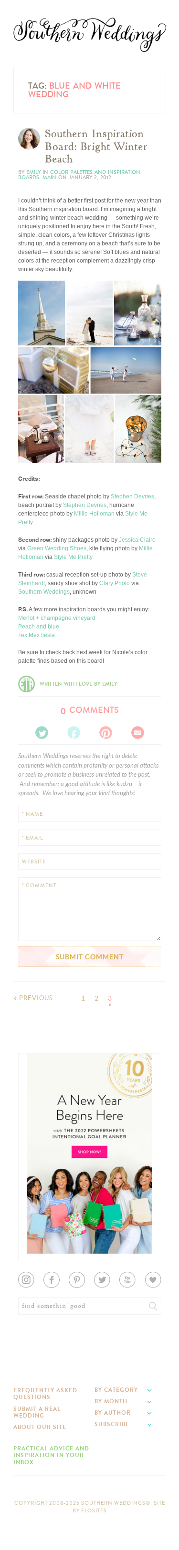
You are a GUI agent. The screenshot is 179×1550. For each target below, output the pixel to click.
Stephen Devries (132, 496)
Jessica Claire (137, 540)
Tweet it (34, 440)
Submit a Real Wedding (37, 1412)
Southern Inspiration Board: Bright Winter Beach (96, 146)
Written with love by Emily (78, 684)
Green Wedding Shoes (56, 548)
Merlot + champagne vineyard (56, 618)
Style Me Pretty (73, 557)
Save (32, 425)
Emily (33, 172)
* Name (32, 814)
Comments (89, 710)
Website (34, 862)
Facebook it (39, 433)
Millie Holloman (94, 513)
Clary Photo (114, 583)
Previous (36, 998)
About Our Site (39, 1427)
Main (49, 177)
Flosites (94, 1510)
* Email (32, 838)
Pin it (31, 448)
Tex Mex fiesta (36, 635)
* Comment (39, 885)
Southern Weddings (89, 35)
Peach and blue (38, 626)
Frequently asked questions (45, 1393)
